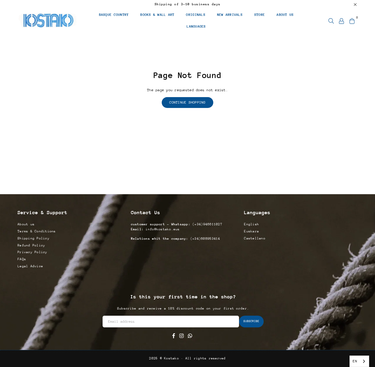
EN (355, 361)
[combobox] (359, 361)
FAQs (22, 259)
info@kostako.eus (162, 229)
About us (26, 224)
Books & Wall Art (157, 15)
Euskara (251, 231)
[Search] (331, 20)
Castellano (254, 238)
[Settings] (341, 20)
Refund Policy (31, 245)
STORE (259, 15)
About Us (285, 15)
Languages (196, 26)
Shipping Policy (34, 238)
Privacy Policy (32, 252)
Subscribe (251, 321)
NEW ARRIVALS (230, 15)
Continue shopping (187, 102)
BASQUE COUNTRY (114, 15)
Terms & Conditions (37, 231)
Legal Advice (30, 266)
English (251, 224)
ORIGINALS (195, 15)
